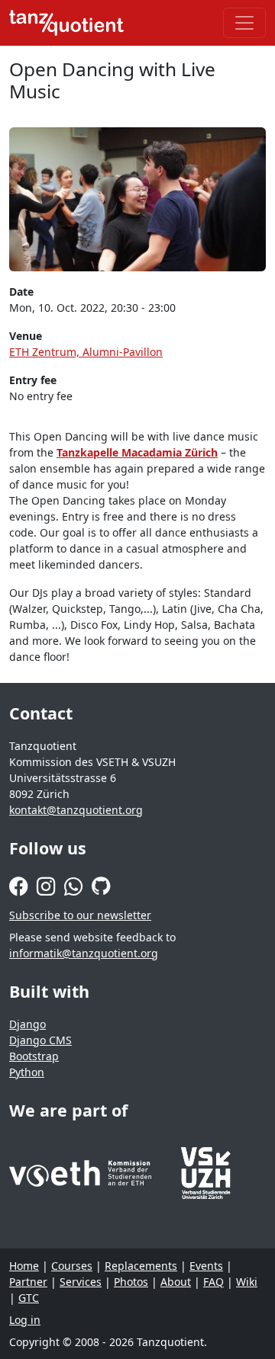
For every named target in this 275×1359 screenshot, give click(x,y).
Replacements (141, 1265)
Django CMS (40, 1040)
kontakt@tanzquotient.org (76, 810)
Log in (24, 1320)
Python (26, 1072)
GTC (28, 1297)
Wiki (246, 1281)
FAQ (213, 1281)
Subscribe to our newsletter (80, 915)
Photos (131, 1281)
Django (27, 1024)
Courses (71, 1265)
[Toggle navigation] (244, 23)
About (175, 1281)
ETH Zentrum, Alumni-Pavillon (86, 352)
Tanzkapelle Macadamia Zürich (137, 452)
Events (206, 1265)
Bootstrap (34, 1056)
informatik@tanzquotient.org (83, 953)
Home (24, 1265)
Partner (28, 1281)
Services (81, 1281)
